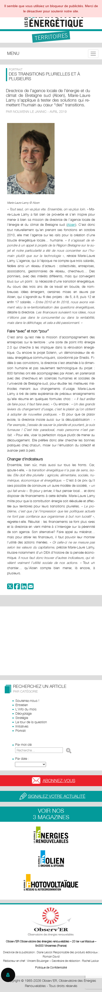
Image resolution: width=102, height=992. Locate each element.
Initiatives (21, 726)
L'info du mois (26, 709)
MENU (13, 53)
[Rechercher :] (44, 750)
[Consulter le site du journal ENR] (51, 835)
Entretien (21, 705)
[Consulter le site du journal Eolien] (51, 858)
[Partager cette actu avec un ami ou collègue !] (31, 588)
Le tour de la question (31, 722)
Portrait (20, 730)
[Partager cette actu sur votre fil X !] (10, 588)
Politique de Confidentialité (51, 967)
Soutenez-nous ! (27, 701)
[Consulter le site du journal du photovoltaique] (51, 882)
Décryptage (23, 713)
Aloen (71, 224)
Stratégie (21, 718)
